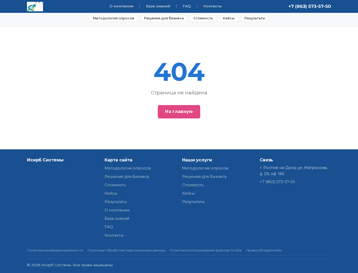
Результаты (254, 18)
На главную (179, 111)
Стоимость (203, 18)
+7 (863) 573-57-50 (309, 6)
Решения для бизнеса (164, 18)
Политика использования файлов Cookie (206, 250)
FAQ (187, 6)
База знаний (158, 6)
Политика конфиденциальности (55, 250)
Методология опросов (113, 18)
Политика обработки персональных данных (126, 250)
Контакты (212, 6)
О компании (121, 6)
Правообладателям (264, 250)
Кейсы (229, 18)
